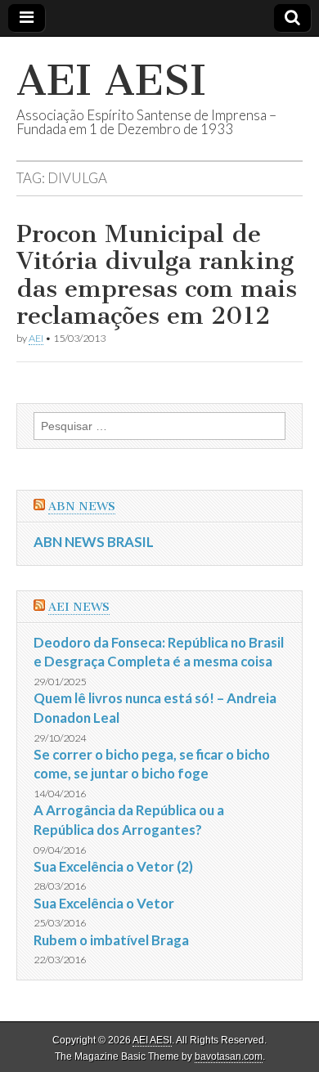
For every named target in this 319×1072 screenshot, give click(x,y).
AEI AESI (111, 80)
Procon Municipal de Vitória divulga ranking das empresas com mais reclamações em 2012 (156, 275)
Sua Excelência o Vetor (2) (113, 866)
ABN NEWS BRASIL (94, 541)
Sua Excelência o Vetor (104, 903)
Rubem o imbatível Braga (111, 940)
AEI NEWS (79, 607)
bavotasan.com (229, 1056)
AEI (36, 338)
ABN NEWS (81, 507)
